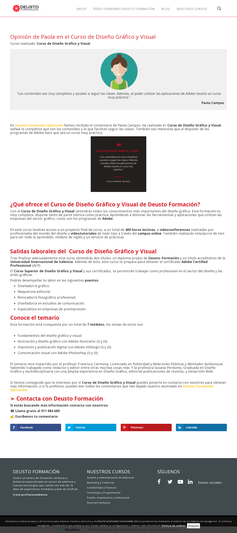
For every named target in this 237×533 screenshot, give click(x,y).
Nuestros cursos (192, 9)
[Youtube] (181, 482)
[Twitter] (171, 482)
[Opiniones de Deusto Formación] (37, 8)
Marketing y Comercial (100, 482)
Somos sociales (210, 483)
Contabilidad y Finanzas (101, 487)
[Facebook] (161, 482)
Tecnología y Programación (104, 492)
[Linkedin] (191, 482)
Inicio (81, 9)
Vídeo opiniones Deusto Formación (124, 9)
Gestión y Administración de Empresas (110, 477)
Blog (165, 9)
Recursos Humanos (98, 502)
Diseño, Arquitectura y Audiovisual (108, 497)
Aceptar (193, 526)
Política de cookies (174, 525)
